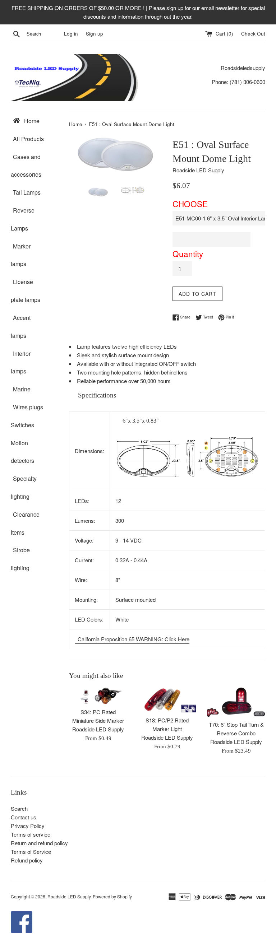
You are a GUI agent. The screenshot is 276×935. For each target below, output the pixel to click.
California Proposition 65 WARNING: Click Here (132, 639)
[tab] (167, 395)
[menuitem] (34, 121)
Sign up (94, 33)
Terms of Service (31, 851)
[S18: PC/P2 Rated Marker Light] (167, 699)
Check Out (253, 33)
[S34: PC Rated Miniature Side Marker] (98, 695)
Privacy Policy (28, 825)
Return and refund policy (39, 843)
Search (19, 808)
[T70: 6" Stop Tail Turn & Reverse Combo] (236, 702)
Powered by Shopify (112, 896)
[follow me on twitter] (21, 930)
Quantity (187, 253)
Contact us (23, 817)
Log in (71, 33)
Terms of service (30, 834)
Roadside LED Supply (69, 896)
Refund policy (27, 860)
